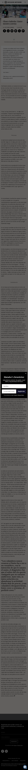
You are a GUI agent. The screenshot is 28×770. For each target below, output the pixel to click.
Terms (15, 395)
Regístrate (21, 391)
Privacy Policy (21, 395)
